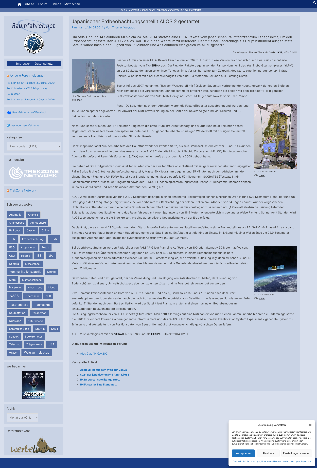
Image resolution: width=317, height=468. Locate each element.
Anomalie (15, 214)
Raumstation (17, 313)
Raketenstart (18, 304)
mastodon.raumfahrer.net (25, 125)
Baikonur (14, 230)
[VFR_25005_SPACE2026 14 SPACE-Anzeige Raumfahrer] (33, 385)
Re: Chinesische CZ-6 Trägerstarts (27, 88)
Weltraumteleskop (36, 352)
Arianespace (16, 222)
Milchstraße (35, 287)
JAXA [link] (279, 52)
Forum (42, 4)
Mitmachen (72, 4)
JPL (51, 255)
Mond (51, 287)
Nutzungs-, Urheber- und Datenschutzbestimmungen (275, 461)
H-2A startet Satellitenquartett (100, 379)
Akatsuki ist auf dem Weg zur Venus (103, 369)
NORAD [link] (119, 334)
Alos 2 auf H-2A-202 (93, 353)
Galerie (56, 4)
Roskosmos (39, 313)
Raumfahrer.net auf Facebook (29, 112)
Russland (15, 321)
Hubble (25, 255)
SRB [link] (154, 65)
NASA (14, 296)
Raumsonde (43, 304)
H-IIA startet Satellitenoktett (98, 384)
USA (51, 344)
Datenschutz (44, 63)
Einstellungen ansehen (296, 453)
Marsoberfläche (32, 279)
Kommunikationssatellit (25, 271)
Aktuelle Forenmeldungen (27, 75)
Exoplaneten (28, 247)
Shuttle (40, 328)
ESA (54, 239)
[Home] (19, 4)
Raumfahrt (79, 27)
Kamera (14, 263)
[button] (310, 425)
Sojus (54, 328)
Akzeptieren (243, 453)
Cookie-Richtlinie (241, 461)
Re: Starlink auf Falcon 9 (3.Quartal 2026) (31, 82)
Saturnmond (35, 321)
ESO (12, 247)
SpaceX (13, 336)
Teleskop (14, 344)
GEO (12, 255)
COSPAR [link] (156, 334)
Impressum (306, 461)
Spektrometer (33, 336)
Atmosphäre (38, 222)
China (45, 230)
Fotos (45, 247)
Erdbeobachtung (33, 239)
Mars (12, 279)
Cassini (31, 230)
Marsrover (15, 287)
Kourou (51, 271)
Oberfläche (32, 296)
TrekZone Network (23, 190)
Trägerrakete (34, 344)
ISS (39, 255)
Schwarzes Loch (19, 328)
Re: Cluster (13, 93)
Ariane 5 (33, 214)
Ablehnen (268, 453)
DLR (12, 239)
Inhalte (29, 4)
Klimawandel (32, 263)
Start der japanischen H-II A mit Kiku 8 (104, 374)
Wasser (13, 352)
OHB (48, 296)
